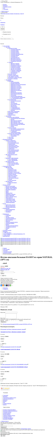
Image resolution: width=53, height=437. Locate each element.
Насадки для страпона (16, 69)
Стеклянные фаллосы (15, 109)
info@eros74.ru (6, 236)
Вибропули (13, 91)
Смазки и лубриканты (10, 140)
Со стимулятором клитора (16, 98)
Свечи (9, 156)
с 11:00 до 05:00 (6, 235)
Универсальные (11, 144)
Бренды (4, 404)
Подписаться (3, 427)
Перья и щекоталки (10, 195)
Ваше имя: (3, 312)
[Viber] (8, 285)
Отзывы (7, 228)
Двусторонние (14, 103)
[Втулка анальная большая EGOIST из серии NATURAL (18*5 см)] (15, 238)
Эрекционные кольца (15, 132)
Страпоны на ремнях (15, 67)
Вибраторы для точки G (16, 88)
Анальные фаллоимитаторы (17, 54)
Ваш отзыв (3, 318)
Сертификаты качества (11, 226)
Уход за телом (11, 165)
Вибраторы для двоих (15, 85)
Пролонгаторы (11, 153)
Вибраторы (10, 81)
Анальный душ (14, 56)
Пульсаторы (13, 95)
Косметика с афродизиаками (12, 158)
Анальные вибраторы (15, 49)
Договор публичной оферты (12, 225)
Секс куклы (10, 137)
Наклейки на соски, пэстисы (14, 173)
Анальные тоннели (15, 53)
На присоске (13, 105)
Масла (9, 155)
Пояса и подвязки (12, 176)
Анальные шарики (15, 55)
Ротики (12, 126)
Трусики (10, 179)
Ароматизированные (10, 209)
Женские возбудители (10, 205)
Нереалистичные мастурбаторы (18, 124)
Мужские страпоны (15, 64)
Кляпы (7, 190)
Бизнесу (7, 224)
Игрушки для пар (12, 74)
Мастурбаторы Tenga (15, 121)
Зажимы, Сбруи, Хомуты (11, 188)
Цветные (13, 110)
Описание (5, 287)
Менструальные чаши (13, 162)
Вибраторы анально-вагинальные (18, 84)
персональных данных (26, 428)
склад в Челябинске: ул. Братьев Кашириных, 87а (14, 233)
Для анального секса (12, 145)
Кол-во (2, 270)
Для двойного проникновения (17, 128)
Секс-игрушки (6, 46)
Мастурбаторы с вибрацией (17, 123)
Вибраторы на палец (15, 89)
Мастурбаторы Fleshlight (16, 120)
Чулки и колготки (12, 180)
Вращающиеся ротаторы (16, 92)
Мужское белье (9, 181)
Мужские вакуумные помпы (14, 133)
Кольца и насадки (12, 127)
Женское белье (9, 167)
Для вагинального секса (13, 146)
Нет (4, 435)
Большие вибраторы (15, 83)
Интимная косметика (7, 139)
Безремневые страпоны (16, 65)
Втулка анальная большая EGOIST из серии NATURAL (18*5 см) (17, 324)
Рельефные (8, 211)
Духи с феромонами (12, 159)
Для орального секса (12, 147)
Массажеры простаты (15, 58)
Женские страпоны (15, 63)
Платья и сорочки (12, 174)
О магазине (5, 9)
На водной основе (12, 141)
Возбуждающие (11, 152)
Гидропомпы (14, 135)
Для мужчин (8, 116)
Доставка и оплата (7, 6)
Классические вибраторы (16, 93)
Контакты (5, 5)
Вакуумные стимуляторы (13, 111)
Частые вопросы (9, 219)
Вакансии (8, 221)
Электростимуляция (10, 202)
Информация (6, 214)
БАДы (4, 203)
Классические (9, 210)
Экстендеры (11, 138)
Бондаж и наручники (10, 186)
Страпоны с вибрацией (16, 70)
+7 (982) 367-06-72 (5, 11)
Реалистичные (14, 106)
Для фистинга (11, 148)
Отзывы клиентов (7, 403)
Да (1, 435)
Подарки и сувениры (13, 78)
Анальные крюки (15, 50)
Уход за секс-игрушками (13, 163)
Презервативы (6, 208)
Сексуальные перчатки (13, 177)
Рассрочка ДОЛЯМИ (7, 419)
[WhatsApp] (10, 285)
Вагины (12, 119)
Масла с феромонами (13, 160)
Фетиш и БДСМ (6, 184)
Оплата (7, 216)
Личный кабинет (7, 413)
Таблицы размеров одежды (12, 222)
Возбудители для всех (10, 204)
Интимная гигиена (10, 161)
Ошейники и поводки (10, 194)
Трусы (9, 183)
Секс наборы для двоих (13, 76)
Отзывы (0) (5, 289)
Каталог (5, 4)
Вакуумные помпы (15, 134)
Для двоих (8, 47)
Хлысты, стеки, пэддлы (11, 201)
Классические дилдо (15, 104)
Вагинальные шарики (13, 112)
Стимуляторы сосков (10, 198)
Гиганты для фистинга (13, 75)
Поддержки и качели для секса (15, 77)
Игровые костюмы (12, 169)
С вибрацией (14, 131)
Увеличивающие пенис (13, 151)
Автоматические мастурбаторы (18, 118)
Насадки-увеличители (16, 130)
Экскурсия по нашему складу (9, 397)
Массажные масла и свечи (11, 154)
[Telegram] (5, 285)
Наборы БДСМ (9, 193)
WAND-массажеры (15, 82)
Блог (4, 7)
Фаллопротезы (14, 72)
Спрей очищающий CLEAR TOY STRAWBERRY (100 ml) (14, 367)
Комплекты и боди (12, 170)
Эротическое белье (7, 166)
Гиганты (13, 102)
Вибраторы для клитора (16, 86)
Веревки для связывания (11, 187)
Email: (2, 424)
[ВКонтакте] (1, 285)
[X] (6, 285)
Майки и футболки (12, 182)
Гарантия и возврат (10, 223)
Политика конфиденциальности (10, 410)
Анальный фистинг (15, 57)
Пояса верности (9, 197)
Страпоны (10, 62)
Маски (7, 191)
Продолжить (3, 321)
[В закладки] (2, 246)
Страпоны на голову (15, 71)
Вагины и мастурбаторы (13, 117)
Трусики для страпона (16, 68)
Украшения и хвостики (16, 61)
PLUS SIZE (10, 168)
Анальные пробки (15, 51)
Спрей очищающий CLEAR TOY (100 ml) (10, 349)
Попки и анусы (14, 125)
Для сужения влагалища (13, 149)
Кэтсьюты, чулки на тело (13, 172)
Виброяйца (10, 113)
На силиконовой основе (13, 142)
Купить (2, 273)
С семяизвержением (15, 107)
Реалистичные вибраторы (16, 96)
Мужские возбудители (11, 207)
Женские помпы (11, 114)
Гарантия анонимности (11, 218)
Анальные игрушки (12, 48)
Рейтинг (2, 320)
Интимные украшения (11, 189)
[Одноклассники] (3, 285)
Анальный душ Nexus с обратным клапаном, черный (13, 331)
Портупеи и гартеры (12, 175)
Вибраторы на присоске (16, 90)
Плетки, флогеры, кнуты (11, 196)
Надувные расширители (16, 60)
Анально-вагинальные (16, 100)
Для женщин (8, 79)
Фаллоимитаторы (12, 99)
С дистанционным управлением (18, 97)
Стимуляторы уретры (10, 200)
